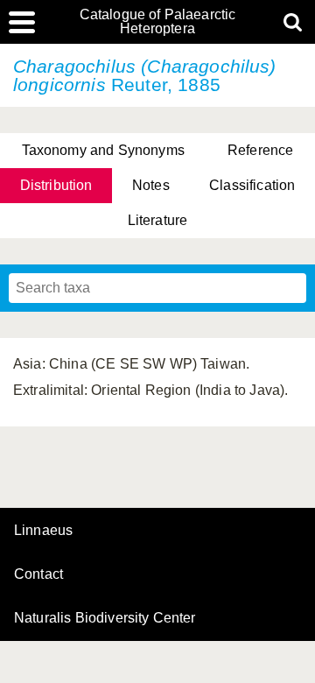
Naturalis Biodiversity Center (105, 618)
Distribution (56, 185)
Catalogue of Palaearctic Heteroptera (158, 22)
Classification (252, 185)
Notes (151, 185)
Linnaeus (43, 531)
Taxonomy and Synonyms (103, 150)
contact (38, 574)
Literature (158, 220)
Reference (260, 150)
